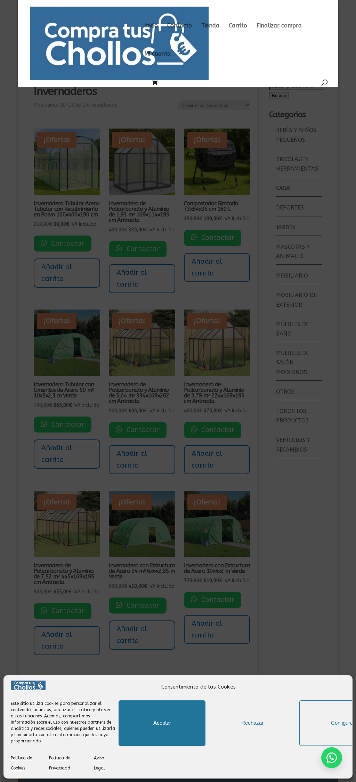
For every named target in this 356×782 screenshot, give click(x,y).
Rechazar (252, 723)
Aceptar (162, 723)
